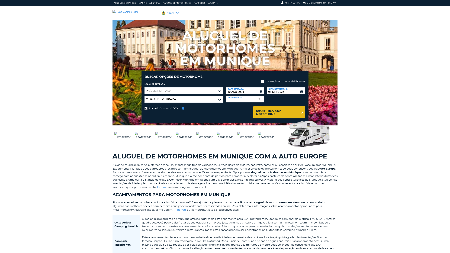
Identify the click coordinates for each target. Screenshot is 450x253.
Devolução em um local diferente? (285, 81)
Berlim (161, 187)
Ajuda (211, 3)
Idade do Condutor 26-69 (163, 108)
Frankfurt (180, 209)
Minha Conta (292, 3)
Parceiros (199, 3)
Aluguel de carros (125, 3)
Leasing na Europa (149, 3)
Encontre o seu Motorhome (268, 112)
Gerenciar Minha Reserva (321, 3)
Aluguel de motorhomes (177, 3)
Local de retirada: (154, 84)
